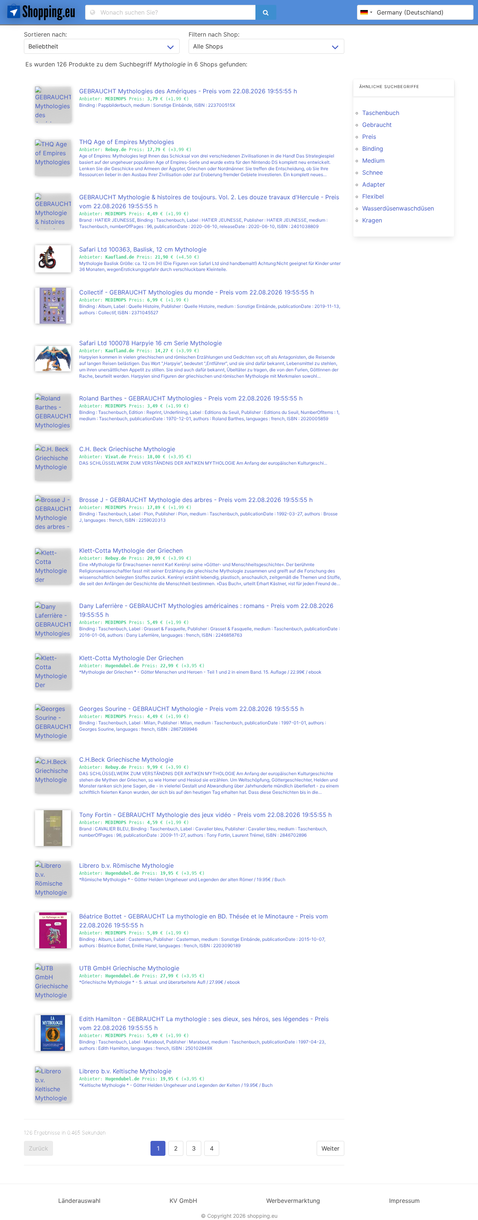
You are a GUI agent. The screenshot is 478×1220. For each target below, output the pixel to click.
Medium (373, 160)
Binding (372, 148)
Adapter (373, 184)
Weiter (330, 1148)
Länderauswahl (79, 1200)
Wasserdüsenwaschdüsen (398, 208)
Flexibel (373, 196)
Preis (369, 136)
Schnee (372, 172)
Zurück (38, 1148)
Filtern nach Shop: (214, 34)
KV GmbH (183, 1200)
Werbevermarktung (293, 1200)
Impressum (404, 1200)
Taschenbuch (380, 112)
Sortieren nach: (45, 34)
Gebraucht (377, 124)
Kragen (372, 220)
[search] (265, 12)
